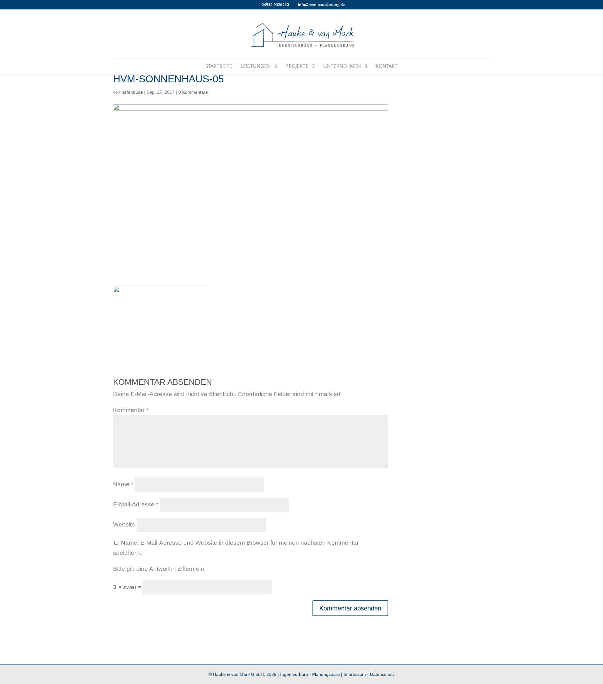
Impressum (355, 674)
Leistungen (256, 66)
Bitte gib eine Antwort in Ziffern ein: (159, 568)
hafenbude (132, 92)
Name (123, 484)
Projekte (296, 66)
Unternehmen (342, 66)
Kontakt (387, 66)
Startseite (218, 66)
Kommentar (130, 410)
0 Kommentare (193, 92)
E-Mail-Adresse (135, 504)
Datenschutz (382, 674)
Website (124, 524)
